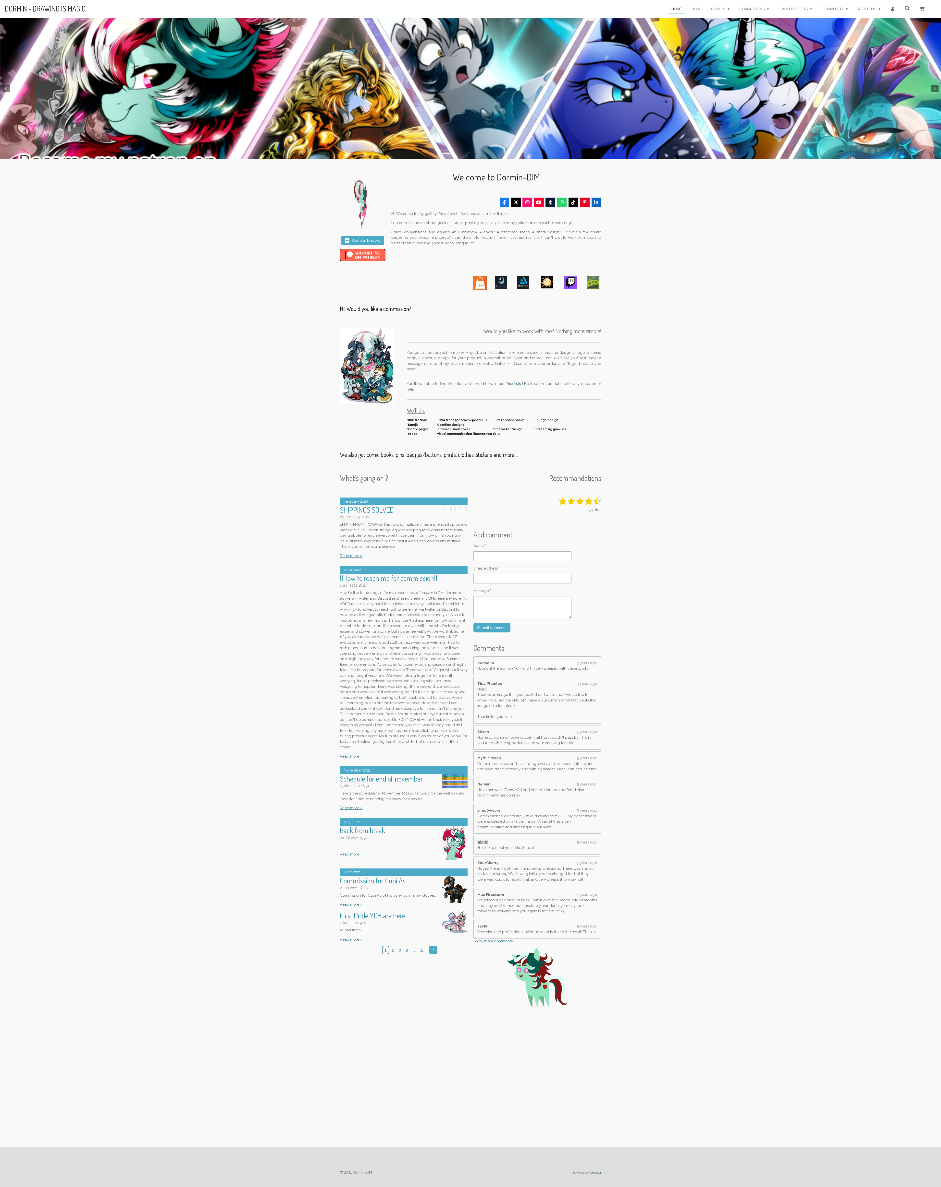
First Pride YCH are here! (373, 915)
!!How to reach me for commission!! (388, 578)
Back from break (362, 830)
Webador (595, 1172)
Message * (482, 591)
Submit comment (492, 628)
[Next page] (433, 950)
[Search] (907, 8)
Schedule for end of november (381, 778)
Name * (479, 546)
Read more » (351, 556)
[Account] (892, 9)
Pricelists (513, 383)
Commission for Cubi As (373, 880)
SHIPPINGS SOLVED (367, 509)
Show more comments (493, 941)
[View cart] (922, 9)
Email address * (486, 568)
